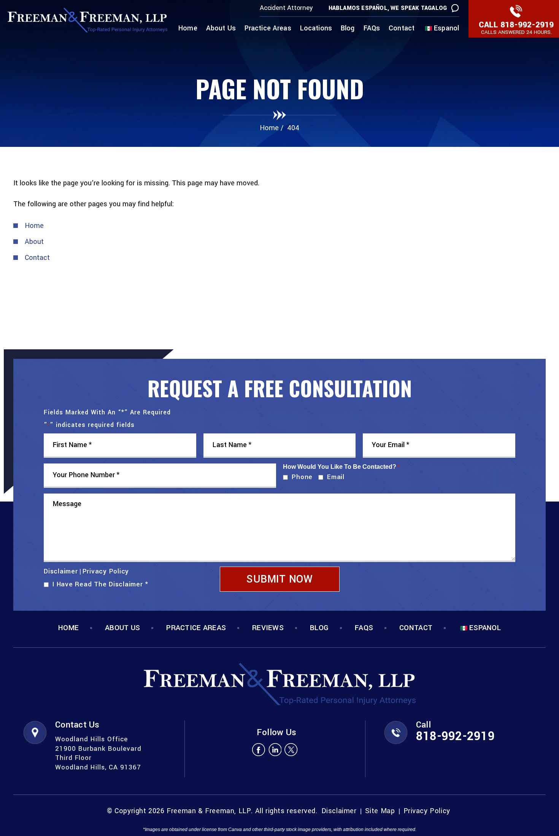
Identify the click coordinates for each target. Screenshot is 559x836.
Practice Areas (268, 28)
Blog (348, 28)
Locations (316, 28)
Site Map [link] (380, 810)
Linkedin (274, 749)
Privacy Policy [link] (426, 810)
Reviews (268, 628)
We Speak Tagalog (419, 8)
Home (187, 28)
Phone (300, 477)
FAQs (372, 28)
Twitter (291, 749)
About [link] (34, 242)
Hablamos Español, (359, 8)
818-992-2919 (527, 24)
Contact (401, 28)
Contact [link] (37, 258)
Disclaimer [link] (339, 810)
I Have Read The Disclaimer (100, 584)
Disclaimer (61, 571)
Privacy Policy (106, 571)
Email (334, 477)
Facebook (258, 749)
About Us (221, 28)
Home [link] (34, 226)
